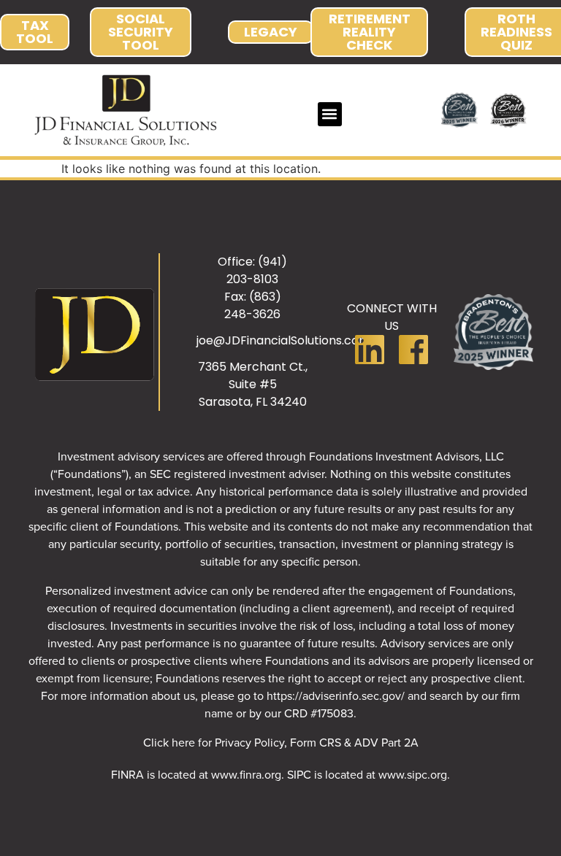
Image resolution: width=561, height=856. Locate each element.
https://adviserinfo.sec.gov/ (336, 695)
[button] (330, 114)
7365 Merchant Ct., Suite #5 (253, 375)
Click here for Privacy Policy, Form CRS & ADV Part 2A (281, 742)
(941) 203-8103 (256, 270)
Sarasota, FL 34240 (253, 401)
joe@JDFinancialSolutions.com (283, 340)
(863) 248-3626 (252, 305)
